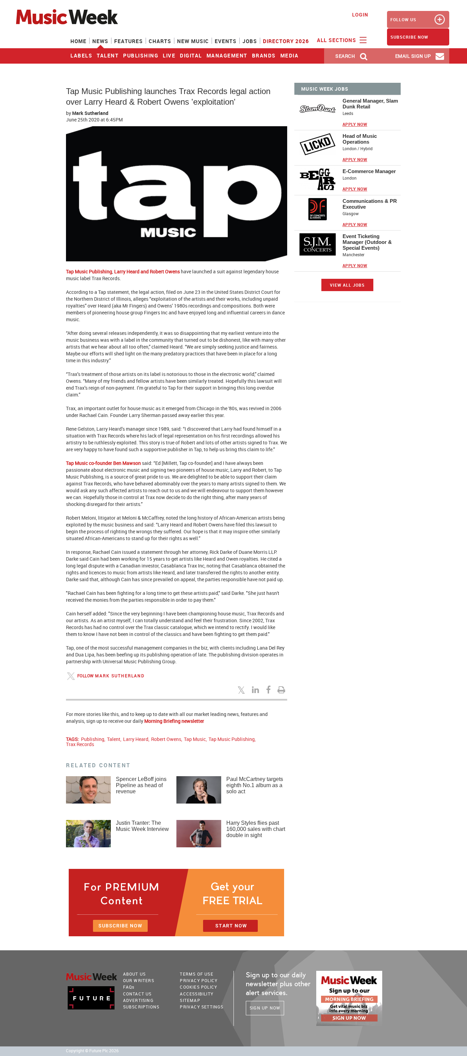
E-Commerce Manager (369, 171)
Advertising (138, 1000)
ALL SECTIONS (337, 40)
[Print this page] (282, 690)
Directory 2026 (286, 41)
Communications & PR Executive (370, 204)
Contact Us (137, 993)
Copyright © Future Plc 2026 (92, 1050)
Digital (191, 55)
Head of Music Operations (360, 139)
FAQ (129, 987)
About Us (134, 974)
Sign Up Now (265, 1008)
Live (169, 55)
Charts (160, 41)
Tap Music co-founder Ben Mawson (103, 463)
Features (128, 41)
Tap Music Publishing (89, 271)
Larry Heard (135, 739)
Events (226, 41)
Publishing (140, 55)
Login (360, 14)
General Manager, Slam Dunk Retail (370, 103)
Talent (108, 55)
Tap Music (195, 739)
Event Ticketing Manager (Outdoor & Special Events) (367, 242)
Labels (81, 55)
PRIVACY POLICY (198, 980)
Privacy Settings (201, 1006)
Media (289, 55)
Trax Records (80, 744)
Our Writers (138, 980)
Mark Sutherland (120, 675)
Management (227, 55)
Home (78, 41)
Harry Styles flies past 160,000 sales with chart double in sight (255, 829)
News (100, 41)
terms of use (196, 974)
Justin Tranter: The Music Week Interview (142, 826)
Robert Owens (166, 739)
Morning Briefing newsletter (174, 721)
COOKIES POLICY (198, 987)
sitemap (190, 1000)
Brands (264, 55)
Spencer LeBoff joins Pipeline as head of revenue (141, 785)
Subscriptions (141, 1006)
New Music (193, 41)
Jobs (249, 41)
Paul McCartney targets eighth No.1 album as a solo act (254, 785)
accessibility (196, 993)
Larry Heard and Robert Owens (147, 271)
